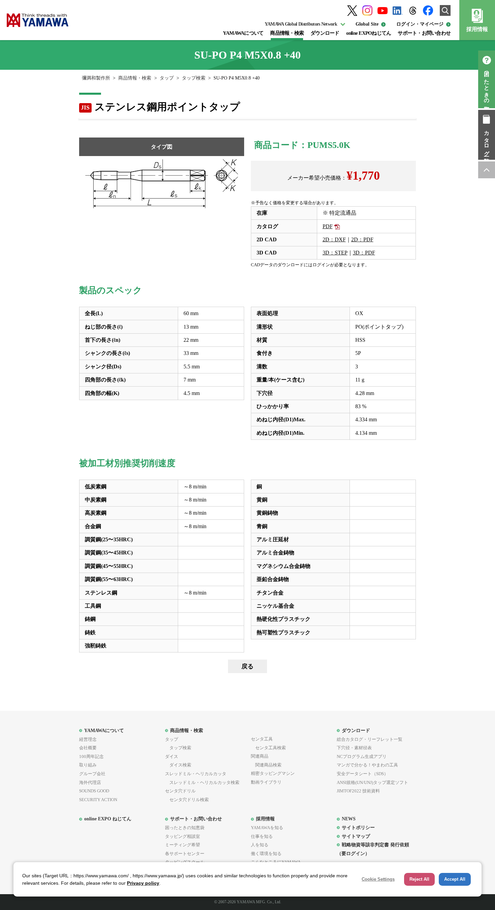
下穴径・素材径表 (354, 747)
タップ (167, 78)
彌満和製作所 (96, 78)
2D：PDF (362, 239)
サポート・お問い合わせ (424, 33)
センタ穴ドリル (180, 790)
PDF (328, 226)
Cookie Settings (378, 879)
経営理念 (88, 739)
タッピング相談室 (182, 836)
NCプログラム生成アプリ (362, 756)
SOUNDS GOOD (94, 790)
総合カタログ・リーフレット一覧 (369, 739)
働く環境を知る (266, 853)
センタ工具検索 (268, 747)
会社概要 (88, 747)
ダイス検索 (178, 764)
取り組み (88, 764)
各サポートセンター (184, 853)
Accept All (454, 879)
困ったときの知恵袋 (487, 85)
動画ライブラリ (266, 782)
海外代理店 (90, 782)
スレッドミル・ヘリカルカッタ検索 (202, 782)
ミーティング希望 (182, 844)
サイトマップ (356, 836)
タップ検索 (193, 78)
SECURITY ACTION (98, 799)
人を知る (259, 844)
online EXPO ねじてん (107, 818)
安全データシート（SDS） (362, 773)
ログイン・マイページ (419, 24)
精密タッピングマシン (273, 773)
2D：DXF (334, 239)
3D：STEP (335, 252)
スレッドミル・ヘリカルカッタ (195, 773)
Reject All (419, 879)
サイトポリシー (358, 827)
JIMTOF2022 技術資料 (358, 790)
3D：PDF (364, 252)
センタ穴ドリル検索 (187, 799)
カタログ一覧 (487, 141)
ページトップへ (486, 169)
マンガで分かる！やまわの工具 (367, 764)
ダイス (171, 756)
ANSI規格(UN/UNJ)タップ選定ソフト (372, 782)
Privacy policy (143, 883)
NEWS (349, 818)
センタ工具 (262, 738)
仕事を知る (262, 836)
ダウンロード (324, 33)
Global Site (367, 24)
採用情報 (477, 29)
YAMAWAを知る (267, 827)
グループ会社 (92, 773)
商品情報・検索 (287, 33)
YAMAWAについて (243, 33)
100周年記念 (91, 756)
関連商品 (259, 756)
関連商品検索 (266, 764)
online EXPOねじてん (368, 33)
